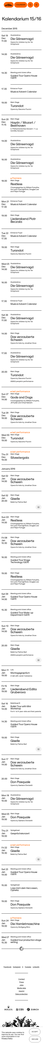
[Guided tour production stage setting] (26, 940)
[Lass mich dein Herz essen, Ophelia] (26, 888)
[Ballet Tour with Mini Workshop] (26, 707)
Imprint (21, 991)
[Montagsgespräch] (26, 673)
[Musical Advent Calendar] (26, 91)
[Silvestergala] (26, 456)
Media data (21, 988)
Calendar (20, 5)
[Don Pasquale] (26, 781)
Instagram (17, 967)
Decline (35, 1039)
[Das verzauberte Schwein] (26, 338)
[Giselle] (26, 498)
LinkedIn (36, 967)
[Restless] (26, 186)
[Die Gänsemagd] (26, 39)
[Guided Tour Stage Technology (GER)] (26, 560)
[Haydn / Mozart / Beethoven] (26, 125)
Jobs (22, 985)
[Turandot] (26, 105)
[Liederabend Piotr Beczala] (26, 219)
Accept (35, 1032)
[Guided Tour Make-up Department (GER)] (26, 613)
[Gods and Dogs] (26, 398)
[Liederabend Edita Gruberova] (26, 690)
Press (21, 982)
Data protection (21, 994)
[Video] (39, 507)
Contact (21, 979)
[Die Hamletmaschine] (26, 923)
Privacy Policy (7, 1038)
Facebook (7, 967)
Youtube (28, 967)
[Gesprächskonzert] (26, 832)
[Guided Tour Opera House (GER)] (26, 76)
